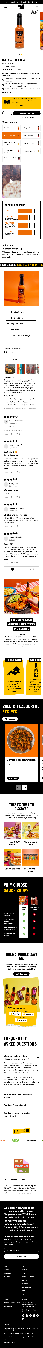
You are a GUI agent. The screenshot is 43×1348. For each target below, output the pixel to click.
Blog (23, 1290)
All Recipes (10, 718)
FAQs (23, 1294)
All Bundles (7, 1276)
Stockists (25, 1283)
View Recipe (13, 778)
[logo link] (21, 6)
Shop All (6, 1269)
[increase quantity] (10, 113)
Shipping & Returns (28, 1276)
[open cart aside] (37, 7)
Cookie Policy (8, 1306)
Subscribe (21, 1256)
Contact (24, 1299)
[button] (21, 54)
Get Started (21, 973)
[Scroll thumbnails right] (36, 368)
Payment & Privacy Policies (12, 1302)
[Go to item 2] (21, 369)
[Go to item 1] (10, 369)
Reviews (24, 1273)
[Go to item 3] (31, 369)
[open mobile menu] (6, 7)
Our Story (25, 1280)
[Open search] (6, 359)
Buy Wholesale (26, 1287)
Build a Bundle (8, 1273)
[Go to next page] (34, 569)
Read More (6, 92)
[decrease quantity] (4, 113)
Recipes (24, 1269)
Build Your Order (18, 105)
